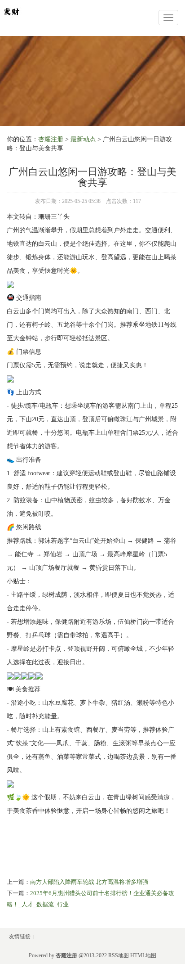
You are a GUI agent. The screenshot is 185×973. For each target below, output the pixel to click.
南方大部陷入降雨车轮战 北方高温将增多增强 (89, 881)
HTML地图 (143, 955)
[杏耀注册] (11, 10)
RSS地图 (118, 955)
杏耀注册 (50, 139)
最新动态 (83, 139)
